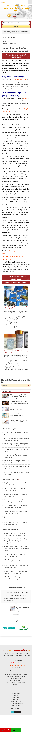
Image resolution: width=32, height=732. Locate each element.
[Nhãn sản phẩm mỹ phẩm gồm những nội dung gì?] (16, 340)
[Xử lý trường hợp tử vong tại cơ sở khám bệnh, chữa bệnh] (5, 409)
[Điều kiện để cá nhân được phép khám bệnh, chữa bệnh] (5, 422)
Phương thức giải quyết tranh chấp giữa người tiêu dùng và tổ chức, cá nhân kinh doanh (16, 548)
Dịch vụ (6, 41)
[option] (16, 601)
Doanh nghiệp (16, 689)
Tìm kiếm (16, 26)
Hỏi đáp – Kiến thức (15, 31)
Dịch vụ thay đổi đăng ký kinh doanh (16, 676)
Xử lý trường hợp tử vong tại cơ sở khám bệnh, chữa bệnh (19, 408)
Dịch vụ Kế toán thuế (16, 672)
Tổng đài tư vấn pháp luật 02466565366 (16, 56)
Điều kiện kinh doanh (16, 701)
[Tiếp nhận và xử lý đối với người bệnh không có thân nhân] (5, 415)
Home (4, 31)
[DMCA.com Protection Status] (16, 711)
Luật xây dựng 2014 (20, 79)
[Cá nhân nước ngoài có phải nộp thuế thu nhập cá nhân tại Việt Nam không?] (5, 396)
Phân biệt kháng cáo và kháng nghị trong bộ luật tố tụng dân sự (19, 402)
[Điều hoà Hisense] (9, 627)
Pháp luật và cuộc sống (10, 479)
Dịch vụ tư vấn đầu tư (16, 678)
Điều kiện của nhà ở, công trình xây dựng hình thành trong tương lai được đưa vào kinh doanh (16, 579)
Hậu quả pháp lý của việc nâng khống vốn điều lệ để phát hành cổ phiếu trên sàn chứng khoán (16, 541)
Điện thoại (6, 730)
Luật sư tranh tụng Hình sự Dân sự (16, 682)
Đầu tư (16, 695)
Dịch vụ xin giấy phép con (16, 680)
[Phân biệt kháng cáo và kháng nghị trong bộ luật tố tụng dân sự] (5, 403)
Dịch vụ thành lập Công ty (16, 670)
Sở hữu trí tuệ (16, 693)
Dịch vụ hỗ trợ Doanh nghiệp (16, 703)
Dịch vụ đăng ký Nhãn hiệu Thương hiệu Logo (16, 674)
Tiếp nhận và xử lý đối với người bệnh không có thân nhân (19, 414)
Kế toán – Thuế (16, 691)
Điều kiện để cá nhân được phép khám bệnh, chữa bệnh (19, 421)
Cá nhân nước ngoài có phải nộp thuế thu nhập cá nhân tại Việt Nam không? (19, 396)
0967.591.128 (21, 665)
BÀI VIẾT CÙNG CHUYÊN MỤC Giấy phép (16, 282)
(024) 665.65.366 (11, 665)
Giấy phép (8, 31)
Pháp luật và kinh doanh (10, 529)
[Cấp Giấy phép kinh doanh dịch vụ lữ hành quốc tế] (16, 296)
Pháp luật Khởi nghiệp (9, 429)
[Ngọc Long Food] (23, 627)
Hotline (17, 730)
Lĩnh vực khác (16, 699)
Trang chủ (16, 687)
